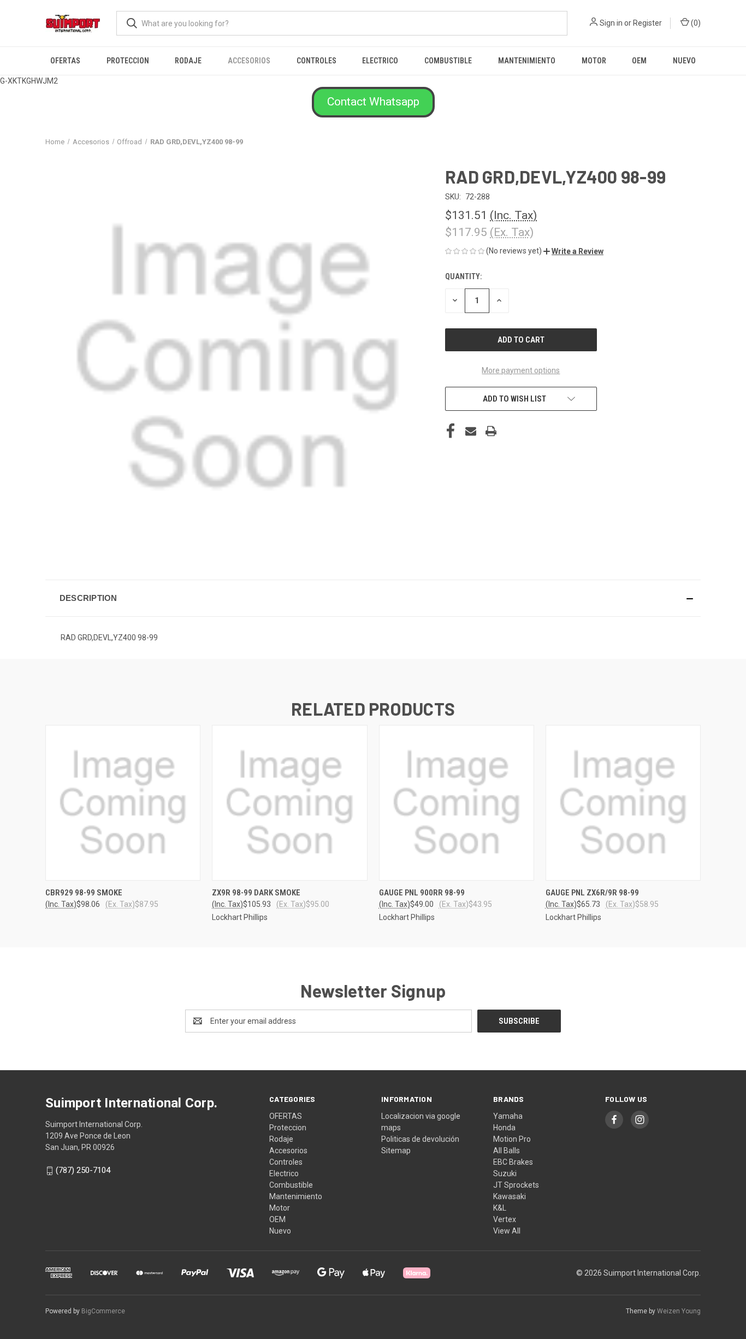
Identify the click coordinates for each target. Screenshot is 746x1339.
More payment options (521, 370)
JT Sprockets (516, 1185)
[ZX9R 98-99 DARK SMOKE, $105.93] (289, 802)
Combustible (448, 60)
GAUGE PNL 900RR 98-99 (422, 893)
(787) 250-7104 (83, 1170)
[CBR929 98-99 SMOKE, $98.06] (123, 802)
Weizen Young (679, 1311)
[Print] (491, 431)
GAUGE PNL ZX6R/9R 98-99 (592, 893)
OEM (639, 60)
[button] (373, 102)
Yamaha (508, 1116)
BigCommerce (103, 1311)
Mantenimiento (526, 60)
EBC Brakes (513, 1162)
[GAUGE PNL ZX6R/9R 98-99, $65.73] (623, 802)
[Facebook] (450, 431)
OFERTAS (65, 60)
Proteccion (127, 60)
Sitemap (396, 1150)
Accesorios (249, 60)
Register (647, 23)
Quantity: (463, 276)
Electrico (380, 60)
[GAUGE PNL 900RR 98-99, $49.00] (456, 802)
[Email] (470, 431)
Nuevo (684, 60)
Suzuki (505, 1173)
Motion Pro (512, 1139)
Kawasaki (509, 1196)
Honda (504, 1127)
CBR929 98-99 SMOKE (83, 893)
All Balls (506, 1150)
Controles (316, 60)
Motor (594, 60)
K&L (499, 1208)
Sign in (611, 23)
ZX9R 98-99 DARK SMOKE (256, 893)
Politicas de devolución (420, 1139)
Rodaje (188, 60)
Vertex (504, 1219)
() (695, 23)
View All (506, 1230)
